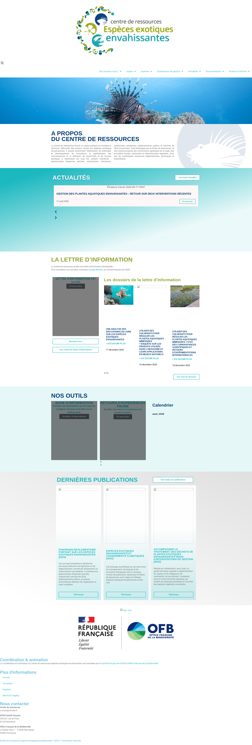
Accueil (6, 677)
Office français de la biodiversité (143, 663)
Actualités (193, 71)
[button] (2, 63)
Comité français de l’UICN (113, 663)
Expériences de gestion (168, 71)
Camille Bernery (95, 269)
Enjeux (130, 71)
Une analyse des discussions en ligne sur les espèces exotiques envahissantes (118, 334)
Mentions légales (11, 695)
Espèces (145, 71)
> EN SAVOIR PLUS (116, 343)
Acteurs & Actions (238, 71)
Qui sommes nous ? (109, 71)
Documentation (213, 71)
